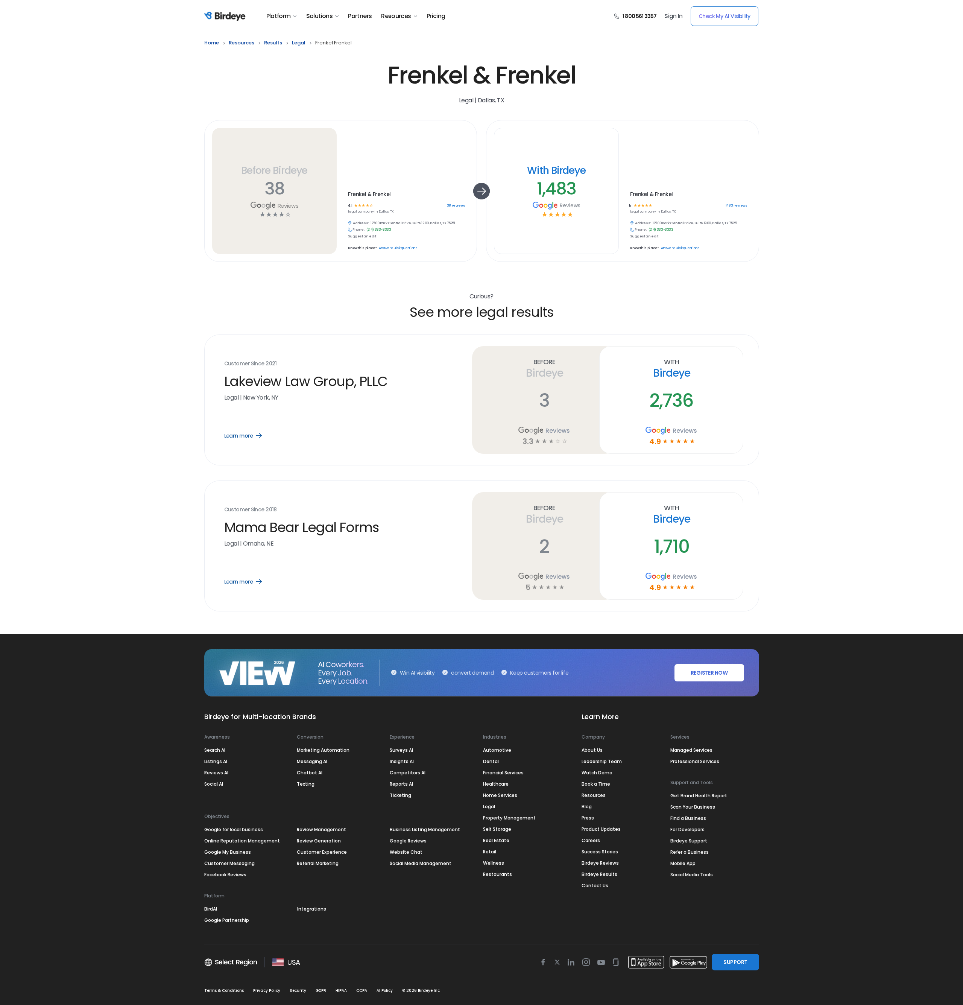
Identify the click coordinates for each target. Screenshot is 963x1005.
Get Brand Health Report (698, 795)
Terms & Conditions (224, 990)
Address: (361, 223)
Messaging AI (312, 761)
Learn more (248, 435)
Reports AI (401, 784)
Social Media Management (420, 863)
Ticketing (400, 795)
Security (298, 990)
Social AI (213, 784)
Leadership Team (602, 761)
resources (241, 42)
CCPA (361, 990)
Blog (587, 806)
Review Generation (319, 841)
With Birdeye (556, 170)
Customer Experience (322, 852)
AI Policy (385, 990)
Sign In (673, 16)
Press (588, 818)
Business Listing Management (425, 829)
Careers (591, 840)
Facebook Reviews (225, 874)
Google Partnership (226, 920)
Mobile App (683, 863)
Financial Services (503, 772)
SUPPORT (735, 962)
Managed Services (691, 750)
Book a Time (596, 784)
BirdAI (210, 909)
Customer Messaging (229, 863)
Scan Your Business (692, 807)
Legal (489, 806)
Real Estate (496, 840)
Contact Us (595, 885)
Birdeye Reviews (600, 863)
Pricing (436, 16)
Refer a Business (689, 852)
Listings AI (215, 761)
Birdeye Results (599, 874)
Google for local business (233, 829)
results (273, 42)
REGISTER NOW (709, 673)
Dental (491, 761)
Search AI (214, 750)
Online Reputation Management (242, 841)
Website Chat (406, 852)
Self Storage (497, 829)
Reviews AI (216, 772)
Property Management (509, 818)
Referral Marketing (318, 863)
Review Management (321, 829)
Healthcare (496, 784)
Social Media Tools (691, 874)
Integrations (311, 909)
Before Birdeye (274, 170)
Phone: (358, 230)
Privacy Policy (266, 990)
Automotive (497, 750)
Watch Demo (597, 772)
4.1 (350, 205)
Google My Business (227, 852)
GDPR (321, 990)
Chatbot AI (309, 772)
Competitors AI (407, 772)
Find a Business (688, 818)
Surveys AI (401, 750)
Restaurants (497, 874)
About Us (592, 750)
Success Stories (600, 851)
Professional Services (694, 761)
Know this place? (362, 248)
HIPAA (341, 990)
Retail (489, 851)
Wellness (493, 863)
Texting (305, 784)
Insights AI (402, 761)
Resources (396, 16)
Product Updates (601, 829)
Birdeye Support (688, 841)
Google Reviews (408, 841)
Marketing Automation (323, 750)
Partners (360, 16)
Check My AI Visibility (724, 16)
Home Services (500, 795)
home (211, 42)
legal (298, 42)
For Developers (687, 829)
